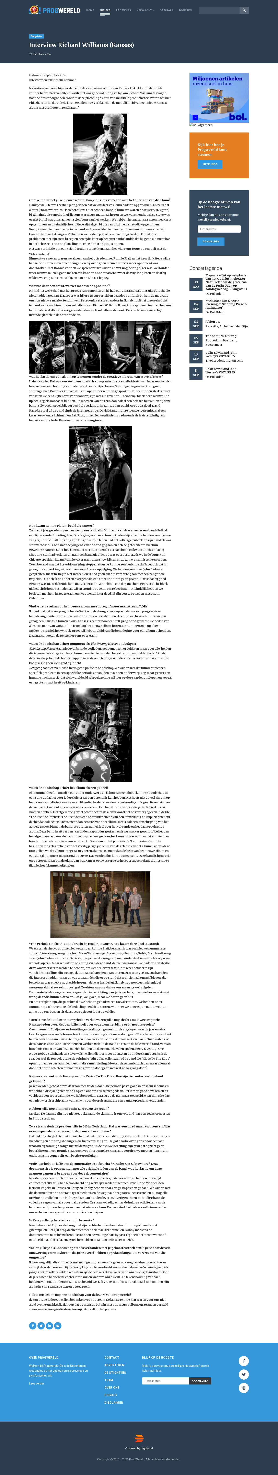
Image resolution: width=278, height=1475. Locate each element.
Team (108, 1380)
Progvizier (36, 36)
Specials (166, 10)
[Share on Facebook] (32, 1325)
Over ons (111, 1387)
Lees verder (36, 1383)
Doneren (185, 10)
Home (90, 10)
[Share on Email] (57, 1325)
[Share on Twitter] (41, 1325)
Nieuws (105, 10)
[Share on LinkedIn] (49, 1325)
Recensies (123, 10)
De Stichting (115, 1372)
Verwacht (144, 10)
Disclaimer (113, 1402)
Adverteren (114, 1365)
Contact (111, 1357)
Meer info (210, 164)
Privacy (110, 1395)
